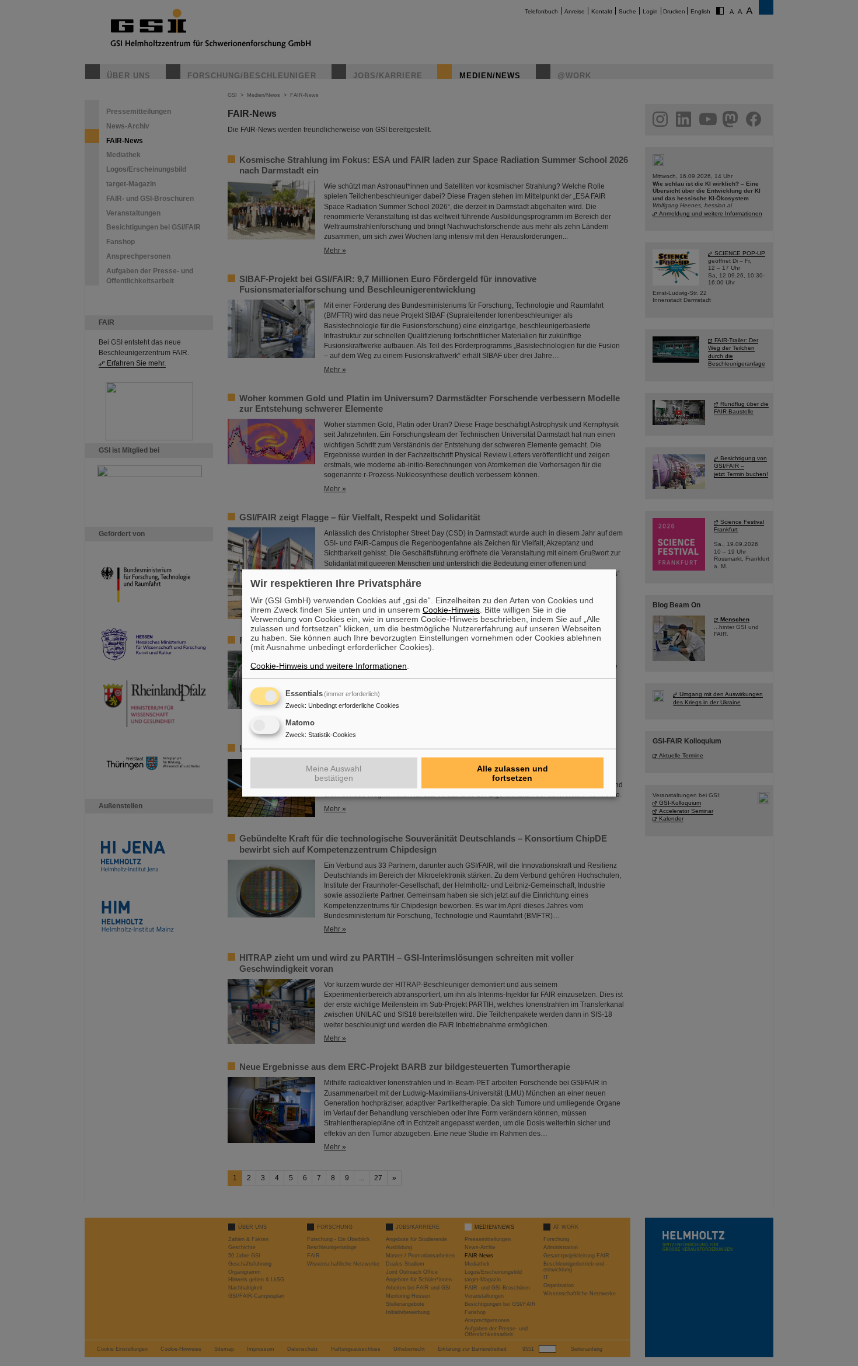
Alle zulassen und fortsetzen (512, 773)
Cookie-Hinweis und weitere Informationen (328, 665)
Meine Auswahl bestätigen (333, 773)
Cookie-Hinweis (451, 609)
